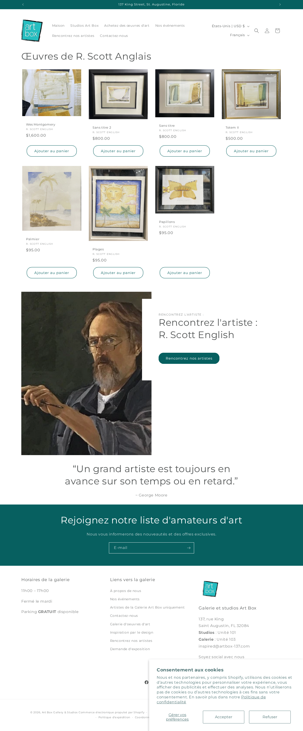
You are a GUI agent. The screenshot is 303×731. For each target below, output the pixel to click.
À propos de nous (125, 591)
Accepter (223, 717)
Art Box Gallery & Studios (60, 712)
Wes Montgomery (40, 124)
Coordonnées (144, 717)
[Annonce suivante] (280, 4)
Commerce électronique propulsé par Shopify (111, 712)
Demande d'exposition (130, 649)
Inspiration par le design (131, 632)
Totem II (232, 127)
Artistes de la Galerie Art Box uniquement (147, 607)
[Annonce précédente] (23, 4)
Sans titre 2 (102, 127)
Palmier (32, 239)
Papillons (167, 222)
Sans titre (167, 125)
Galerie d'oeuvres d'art (130, 624)
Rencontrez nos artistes (189, 358)
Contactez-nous (124, 616)
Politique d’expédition (114, 717)
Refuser (270, 717)
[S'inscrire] (188, 547)
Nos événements (125, 599)
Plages (98, 249)
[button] (256, 31)
